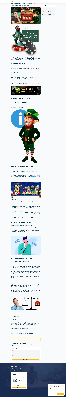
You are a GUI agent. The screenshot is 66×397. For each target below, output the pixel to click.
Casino (23, 1)
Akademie (19, 1)
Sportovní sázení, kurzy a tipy (16, 381)
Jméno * (13, 355)
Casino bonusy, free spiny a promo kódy (17, 380)
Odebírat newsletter (19, 387)
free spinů (22, 59)
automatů (32, 177)
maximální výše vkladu (29, 335)
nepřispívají (23, 211)
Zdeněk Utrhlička (43, 12)
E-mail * (26, 355)
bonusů (25, 58)
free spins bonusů (33, 176)
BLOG (16, 1)
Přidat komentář (25, 359)
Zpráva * (13, 350)
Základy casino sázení (28, 1)
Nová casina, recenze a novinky (16, 382)
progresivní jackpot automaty (18, 213)
